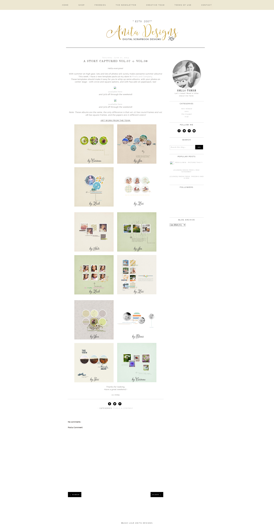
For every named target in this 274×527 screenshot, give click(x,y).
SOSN (187, 111)
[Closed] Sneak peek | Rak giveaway (187, 171)
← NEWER (75, 494)
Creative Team (155, 5)
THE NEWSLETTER (126, 5)
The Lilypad (187, 114)
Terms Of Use (183, 5)
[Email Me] (194, 131)
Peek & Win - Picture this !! (189, 162)
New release (186, 109)
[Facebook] (179, 131)
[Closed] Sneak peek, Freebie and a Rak (187, 177)
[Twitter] (184, 131)
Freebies (100, 5)
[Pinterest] (189, 131)
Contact (206, 5)
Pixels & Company (123, 408)
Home (65, 5)
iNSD (187, 117)
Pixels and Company (142, 76)
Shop (81, 5)
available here (115, 91)
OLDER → (157, 494)
